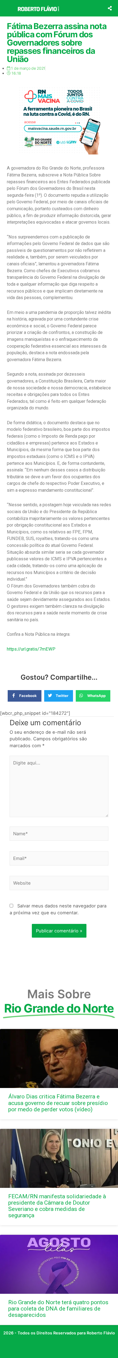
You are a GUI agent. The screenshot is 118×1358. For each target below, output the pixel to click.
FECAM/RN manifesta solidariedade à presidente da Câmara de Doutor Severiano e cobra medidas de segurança (57, 1206)
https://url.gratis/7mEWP (31, 649)
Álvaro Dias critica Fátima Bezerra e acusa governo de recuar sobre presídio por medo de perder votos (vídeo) (58, 1102)
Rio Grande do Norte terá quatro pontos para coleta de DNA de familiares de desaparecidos (58, 1308)
